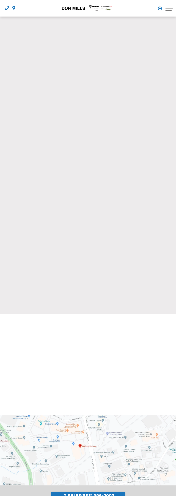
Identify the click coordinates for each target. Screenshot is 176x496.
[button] (169, 8)
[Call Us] (7, 8)
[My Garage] (160, 8)
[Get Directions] (14, 8)
